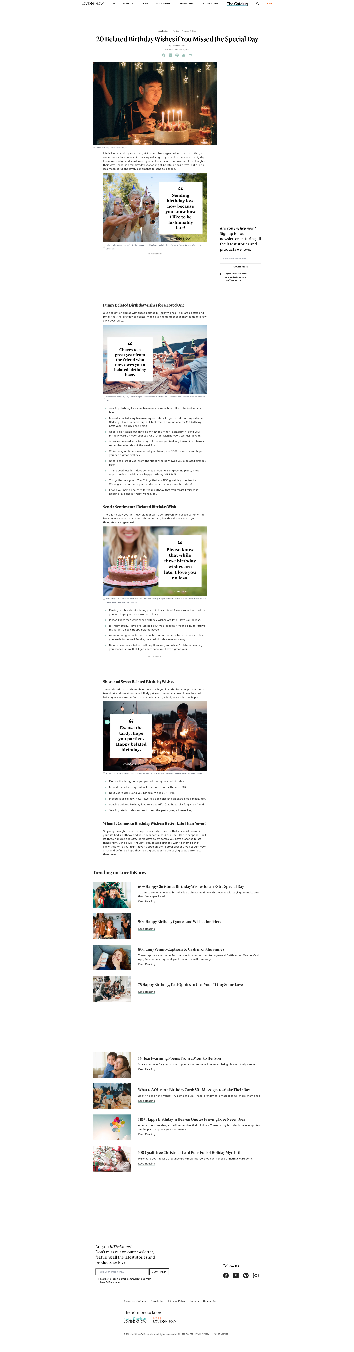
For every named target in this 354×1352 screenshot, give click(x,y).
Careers (194, 1301)
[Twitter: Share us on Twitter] (170, 55)
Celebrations (164, 31)
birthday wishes (166, 312)
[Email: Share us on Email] (183, 55)
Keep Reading (146, 901)
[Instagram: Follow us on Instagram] (256, 1275)
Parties (175, 31)
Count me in (240, 266)
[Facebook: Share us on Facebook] (163, 55)
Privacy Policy (202, 1333)
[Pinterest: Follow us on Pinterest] (246, 1275)
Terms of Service (219, 1333)
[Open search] (257, 3)
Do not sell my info (184, 1333)
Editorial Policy (176, 1301)
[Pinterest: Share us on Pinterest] (177, 55)
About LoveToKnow (135, 1301)
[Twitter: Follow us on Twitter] (236, 1275)
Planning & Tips (189, 31)
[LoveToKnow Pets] (164, 1319)
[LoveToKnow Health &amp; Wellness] (135, 1319)
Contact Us (209, 1301)
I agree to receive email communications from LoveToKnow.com (236, 277)
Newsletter (157, 1301)
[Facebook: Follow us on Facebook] (226, 1275)
